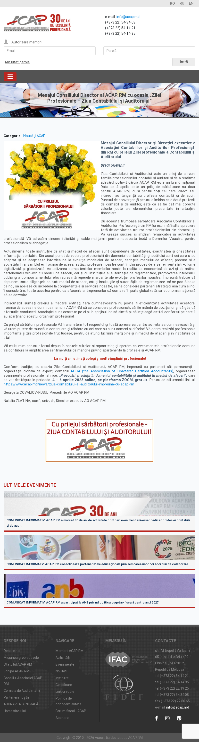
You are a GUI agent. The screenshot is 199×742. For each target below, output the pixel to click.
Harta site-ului (15, 711)
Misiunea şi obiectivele (21, 658)
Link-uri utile (65, 691)
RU (182, 3)
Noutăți (61, 671)
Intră (184, 62)
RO (172, 3)
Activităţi (63, 658)
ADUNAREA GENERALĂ (21, 704)
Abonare (62, 718)
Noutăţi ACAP (34, 136)
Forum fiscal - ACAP (71, 711)
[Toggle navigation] (10, 76)
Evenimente (65, 664)
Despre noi (12, 651)
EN (191, 3)
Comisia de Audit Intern (22, 691)
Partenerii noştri (16, 697)
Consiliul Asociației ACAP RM (23, 681)
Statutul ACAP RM (18, 664)
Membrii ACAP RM (69, 651)
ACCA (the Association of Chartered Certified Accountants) (122, 371)
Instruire (62, 678)
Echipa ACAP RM (16, 671)
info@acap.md (128, 17)
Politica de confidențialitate (69, 701)
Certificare (64, 685)
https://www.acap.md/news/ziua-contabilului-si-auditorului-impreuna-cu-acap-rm (69, 384)
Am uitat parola (17, 62)
